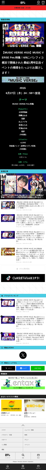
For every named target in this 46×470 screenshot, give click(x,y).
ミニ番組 (4, 444)
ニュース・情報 (29, 430)
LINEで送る (37, 368)
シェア (25, 368)
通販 (3, 449)
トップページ (7, 457)
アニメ (26, 439)
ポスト (10, 368)
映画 (26, 435)
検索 (23, 457)
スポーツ (4, 439)
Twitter (23, 355)
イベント (27, 444)
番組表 (38, 457)
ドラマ (3, 430)
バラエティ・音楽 (7, 435)
